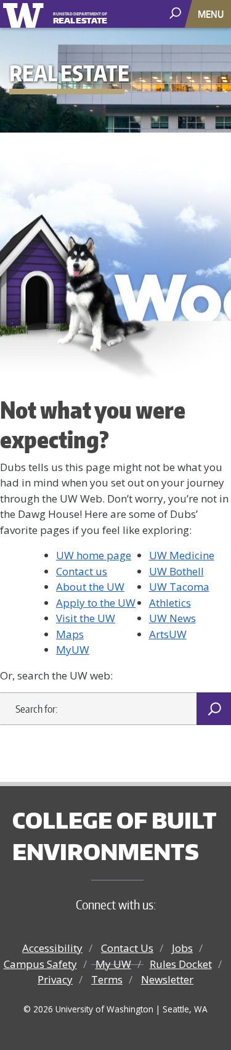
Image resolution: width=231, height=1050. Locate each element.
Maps (70, 634)
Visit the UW (85, 618)
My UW (113, 964)
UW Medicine (181, 555)
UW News (172, 618)
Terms (107, 979)
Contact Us (127, 948)
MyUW (72, 649)
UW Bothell (176, 571)
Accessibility (52, 948)
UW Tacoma (179, 587)
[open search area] (176, 13)
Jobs (182, 948)
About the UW (90, 587)
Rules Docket (181, 964)
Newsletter (167, 979)
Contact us (81, 571)
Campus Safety (40, 964)
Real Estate (80, 18)
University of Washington (25, 14)
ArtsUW (168, 634)
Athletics (170, 603)
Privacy (55, 979)
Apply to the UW (96, 603)
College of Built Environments (114, 835)
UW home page (93, 555)
